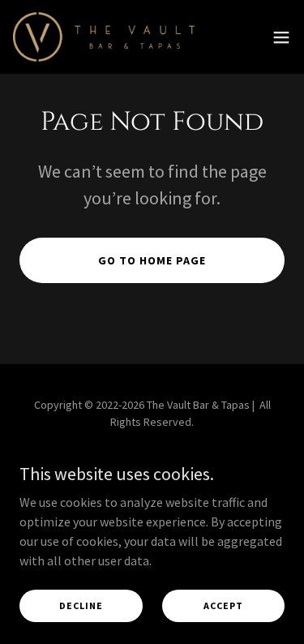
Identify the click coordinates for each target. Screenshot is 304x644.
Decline (81, 605)
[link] (104, 36)
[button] (281, 37)
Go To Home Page (152, 260)
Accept (223, 605)
